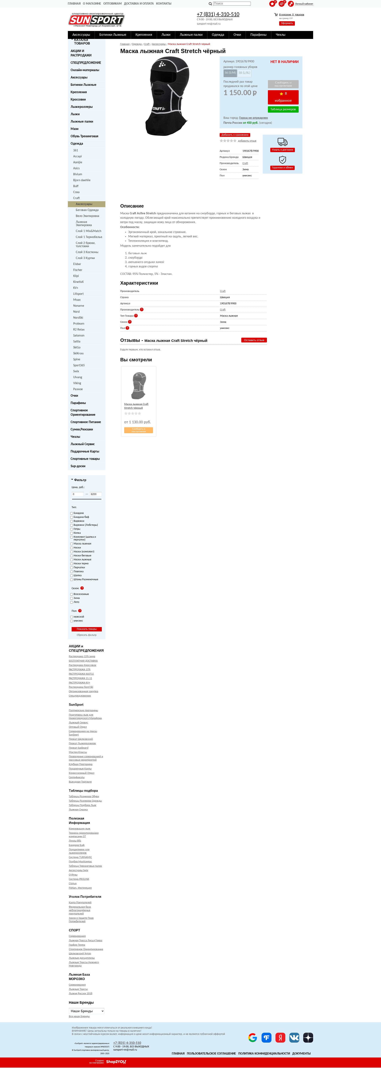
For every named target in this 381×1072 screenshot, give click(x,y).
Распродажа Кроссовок (82, 665)
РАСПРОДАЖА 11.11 (80, 678)
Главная (74, 3)
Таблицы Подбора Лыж (82, 805)
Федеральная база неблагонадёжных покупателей (80, 910)
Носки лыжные (82, 559)
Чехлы (75, 437)
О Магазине (92, 3)
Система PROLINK (79, 879)
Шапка (78, 575)
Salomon (78, 335)
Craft (76, 198)
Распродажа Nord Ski (81, 687)
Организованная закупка (83, 691)
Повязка (79, 571)
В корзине (291, 14)
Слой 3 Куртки (85, 258)
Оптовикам (112, 3)
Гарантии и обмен (282, 167)
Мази (74, 129)
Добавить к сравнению (234, 134)
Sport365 (79, 365)
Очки (74, 395)
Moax (77, 300)
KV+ (75, 288)
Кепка (77, 533)
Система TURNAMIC (80, 857)
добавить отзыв (247, 140)
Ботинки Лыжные (83, 85)
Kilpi (76, 276)
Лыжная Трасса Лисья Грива (85, 940)
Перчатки (79, 567)
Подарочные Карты (85, 451)
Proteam (78, 323)
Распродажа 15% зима (82, 656)
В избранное (283, 97)
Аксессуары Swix (78, 870)
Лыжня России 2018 (80, 993)
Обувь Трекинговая (84, 136)
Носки (77, 547)
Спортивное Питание (86, 422)
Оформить (287, 23)
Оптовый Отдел (78, 727)
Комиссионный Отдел (81, 773)
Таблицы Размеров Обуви (84, 796)
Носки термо (81, 563)
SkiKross (78, 353)
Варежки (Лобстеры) (86, 525)
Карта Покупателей (80, 902)
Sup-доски (78, 466)
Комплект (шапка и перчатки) (85, 538)
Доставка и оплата (139, 3)
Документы (301, 1053)
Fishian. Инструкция (80, 887)
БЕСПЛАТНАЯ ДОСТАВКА (83, 660)
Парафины (78, 403)
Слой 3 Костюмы (87, 252)
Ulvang (77, 377)
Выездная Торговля (80, 781)
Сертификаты (77, 777)
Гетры (77, 529)
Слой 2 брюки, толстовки (85, 245)
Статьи (73, 883)
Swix (76, 371)
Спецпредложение (80, 695)
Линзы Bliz (75, 840)
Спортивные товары (85, 459)
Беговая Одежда (87, 210)
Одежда (77, 143)
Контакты (163, 3)
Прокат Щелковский (81, 739)
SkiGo (76, 347)
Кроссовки (78, 99)
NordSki (78, 317)
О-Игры (73, 874)
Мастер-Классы (78, 752)
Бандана (79, 513)
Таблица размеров (283, 109)
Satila (76, 341)
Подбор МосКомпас (80, 861)
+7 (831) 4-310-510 (218, 14)
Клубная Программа (80, 764)
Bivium (77, 174)
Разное (78, 389)
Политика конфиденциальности (264, 1053)
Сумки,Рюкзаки (82, 429)
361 (75, 150)
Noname (78, 305)
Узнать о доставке (282, 149)
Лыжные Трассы (78, 989)
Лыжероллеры (82, 107)
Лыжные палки (82, 121)
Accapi (77, 156)
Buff (75, 186)
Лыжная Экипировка (84, 223)
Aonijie (77, 162)
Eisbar (77, 264)
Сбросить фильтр (86, 635)
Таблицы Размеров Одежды (85, 800)
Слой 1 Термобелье (89, 237)
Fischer (77, 270)
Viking (77, 383)
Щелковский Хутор (80, 953)
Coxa (76, 192)
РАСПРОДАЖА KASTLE (81, 674)
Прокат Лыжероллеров (82, 743)
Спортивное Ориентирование (83, 413)
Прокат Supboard (78, 747)
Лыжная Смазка (78, 809)
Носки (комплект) (84, 551)
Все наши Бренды (79, 1016)
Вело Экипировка (87, 216)
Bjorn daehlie (81, 180)
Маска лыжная (82, 543)
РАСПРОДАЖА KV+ (79, 682)
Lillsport (78, 294)
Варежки (79, 521)
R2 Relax (79, 329)
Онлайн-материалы (85, 70)
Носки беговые (82, 555)
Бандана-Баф (77, 845)
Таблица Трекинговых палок (85, 866)
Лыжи (75, 114)
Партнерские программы (83, 710)
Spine (76, 359)
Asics (76, 168)
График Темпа (77, 944)
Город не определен (253, 118)
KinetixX (78, 282)
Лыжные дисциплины (82, 958)
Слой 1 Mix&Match (88, 231)
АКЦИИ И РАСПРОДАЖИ (81, 53)
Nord (76, 311)
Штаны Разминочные (86, 579)
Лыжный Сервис (83, 444)
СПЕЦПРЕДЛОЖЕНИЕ (86, 63)
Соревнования (77, 936)
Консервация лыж (79, 828)
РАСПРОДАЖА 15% (79, 669)
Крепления (79, 92)
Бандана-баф (81, 517)
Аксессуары (79, 77)
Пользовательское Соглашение (211, 1053)
